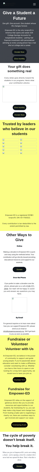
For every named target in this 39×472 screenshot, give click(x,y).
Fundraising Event (19, 425)
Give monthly (19, 59)
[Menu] (34, 4)
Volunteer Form (19, 380)
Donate (19, 269)
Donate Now (19, 52)
